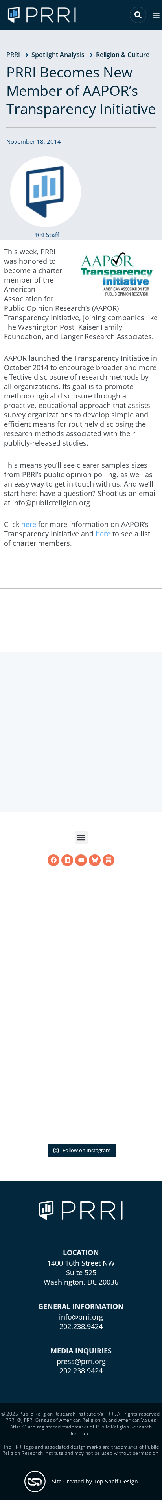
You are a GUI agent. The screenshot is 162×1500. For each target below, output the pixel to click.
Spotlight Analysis (58, 54)
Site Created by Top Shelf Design (95, 1481)
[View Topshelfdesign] (35, 1481)
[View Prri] (95, 973)
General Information (81, 1306)
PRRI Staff (45, 235)
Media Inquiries (81, 1350)
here (28, 524)
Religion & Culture (122, 54)
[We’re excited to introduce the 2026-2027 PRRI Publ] (81, 1060)
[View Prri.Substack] (108, 973)
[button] (156, 15)
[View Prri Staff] (45, 191)
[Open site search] (138, 15)
